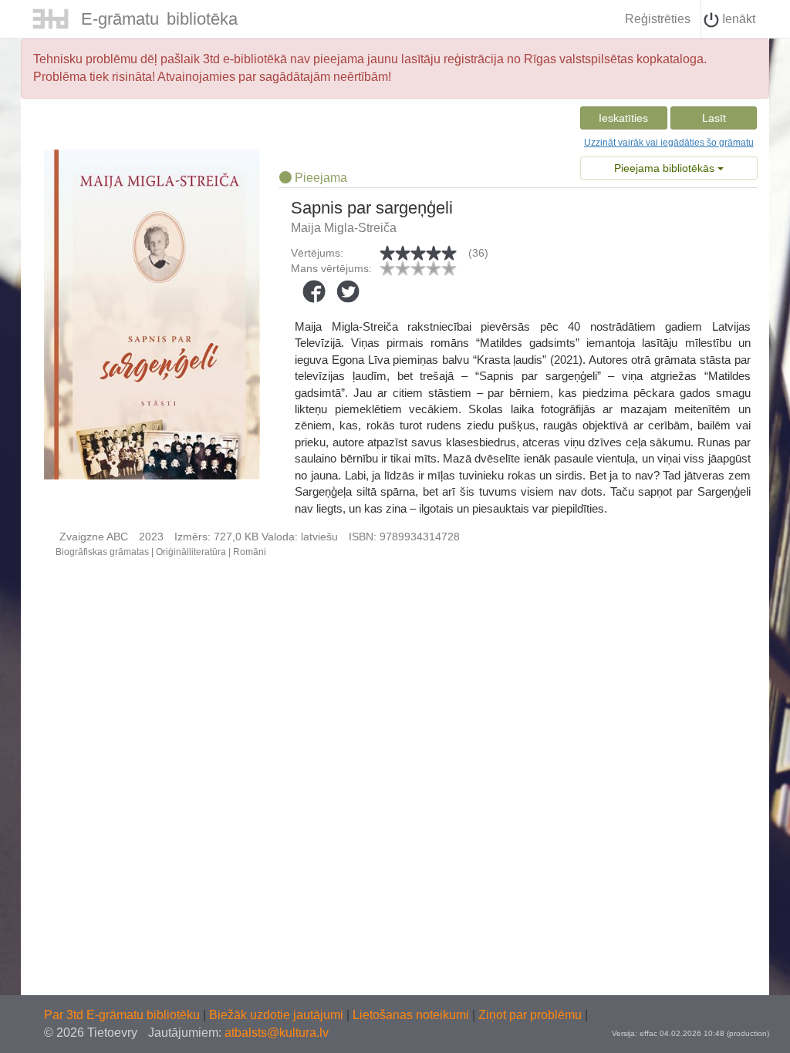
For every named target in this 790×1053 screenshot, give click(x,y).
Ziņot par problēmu (530, 1014)
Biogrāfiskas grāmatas (102, 552)
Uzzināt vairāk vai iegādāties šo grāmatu (669, 142)
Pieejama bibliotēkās (665, 168)
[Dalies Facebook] (314, 291)
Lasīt (714, 118)
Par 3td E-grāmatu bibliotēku (123, 1014)
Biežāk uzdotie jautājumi (277, 1014)
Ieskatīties (623, 118)
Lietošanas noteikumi (412, 1014)
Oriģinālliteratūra (191, 552)
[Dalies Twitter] (348, 291)
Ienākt (737, 18)
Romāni (249, 552)
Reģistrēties (657, 18)
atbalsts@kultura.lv (277, 1032)
